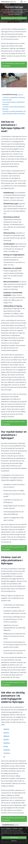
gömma (20, 94)
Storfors (6, 732)
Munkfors (6, 743)
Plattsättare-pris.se (8, 2)
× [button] (26, 828)
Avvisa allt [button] (14, 840)
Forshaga (6, 750)
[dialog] (14, 835)
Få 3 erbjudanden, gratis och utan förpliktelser (14, 18)
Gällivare (6, 736)
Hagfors (6, 739)
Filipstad (6, 729)
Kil (4, 756)
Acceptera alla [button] (14, 837)
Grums (5, 746)
